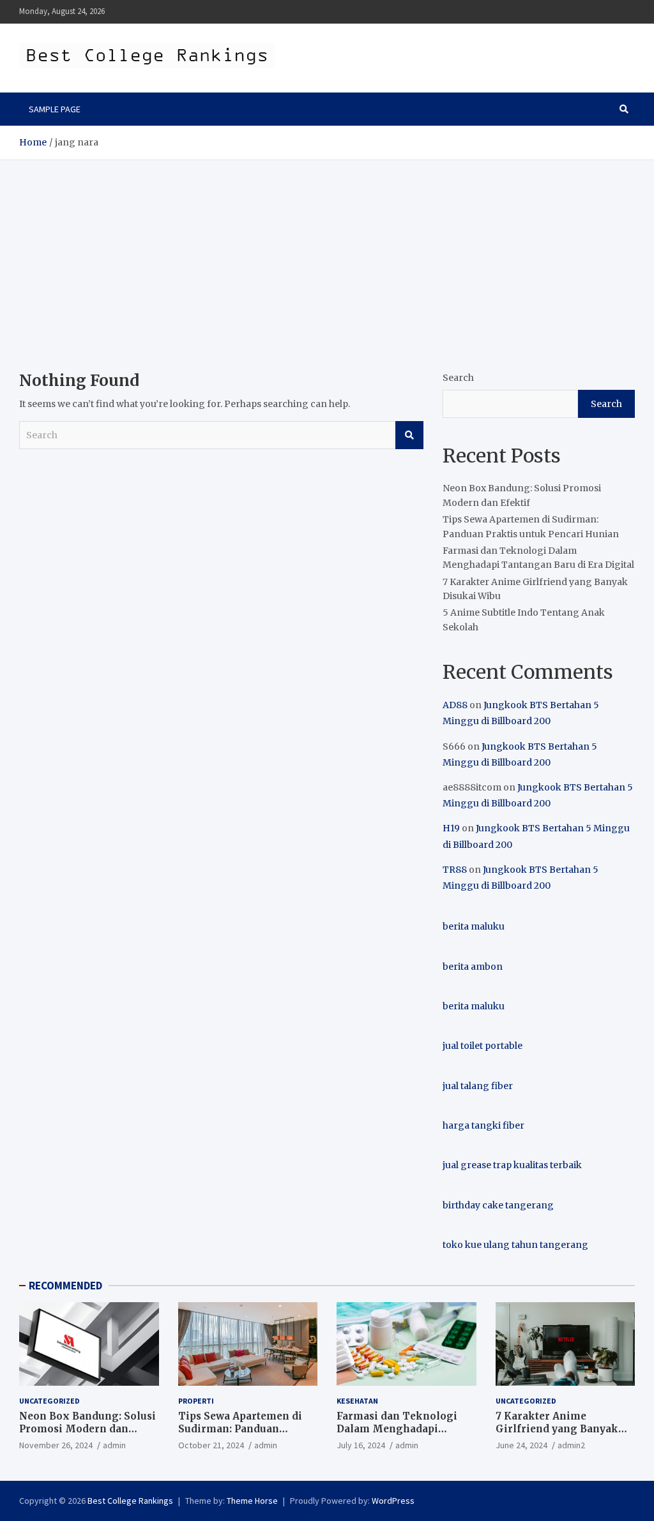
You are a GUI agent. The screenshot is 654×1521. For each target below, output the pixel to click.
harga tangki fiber (483, 1125)
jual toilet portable (482, 1045)
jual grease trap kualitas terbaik (512, 1165)
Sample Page (54, 109)
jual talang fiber (478, 1086)
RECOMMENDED (65, 1286)
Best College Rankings (130, 1500)
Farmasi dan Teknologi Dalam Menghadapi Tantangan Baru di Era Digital (397, 1435)
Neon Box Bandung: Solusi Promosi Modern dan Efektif (87, 1428)
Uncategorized (49, 1401)
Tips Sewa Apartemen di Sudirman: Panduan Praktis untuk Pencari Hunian (240, 1435)
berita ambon (473, 966)
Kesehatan (357, 1401)
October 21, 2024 (211, 1445)
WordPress (393, 1500)
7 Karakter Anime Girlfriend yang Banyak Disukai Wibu (557, 1428)
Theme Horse (252, 1500)
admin (114, 1445)
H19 (451, 828)
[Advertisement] (327, 256)
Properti (196, 1401)
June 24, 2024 (521, 1445)
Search (409, 435)
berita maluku (474, 926)
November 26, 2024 (56, 1445)
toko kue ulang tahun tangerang (515, 1244)
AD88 (455, 705)
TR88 (455, 869)
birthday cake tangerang (498, 1205)
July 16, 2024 (361, 1445)
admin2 (571, 1445)
